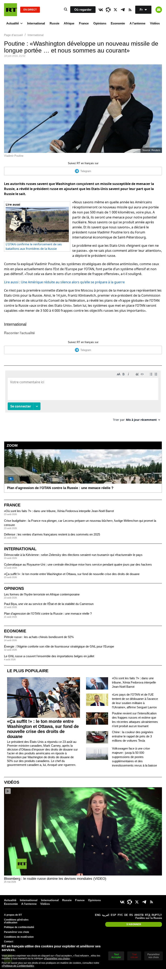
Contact (8, 941)
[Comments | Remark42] (83, 397)
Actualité (12, 23)
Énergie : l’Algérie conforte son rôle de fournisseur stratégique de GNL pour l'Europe (59, 646)
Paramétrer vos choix (16, 932)
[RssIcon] (130, 9)
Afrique (69, 23)
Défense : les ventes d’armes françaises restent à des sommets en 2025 (52, 534)
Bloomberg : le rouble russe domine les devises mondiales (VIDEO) (55, 879)
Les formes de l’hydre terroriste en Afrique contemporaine (42, 594)
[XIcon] (115, 9)
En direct (30, 9)
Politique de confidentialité (19, 927)
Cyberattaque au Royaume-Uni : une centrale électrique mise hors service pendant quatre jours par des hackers (78, 564)
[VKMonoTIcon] (101, 9)
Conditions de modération (19, 936)
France (84, 23)
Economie (118, 23)
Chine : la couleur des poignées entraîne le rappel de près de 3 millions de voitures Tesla (132, 736)
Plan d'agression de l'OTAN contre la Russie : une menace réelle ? (48, 613)
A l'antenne (137, 23)
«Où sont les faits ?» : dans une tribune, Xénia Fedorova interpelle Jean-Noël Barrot (59, 511)
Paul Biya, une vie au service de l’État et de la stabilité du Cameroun (49, 604)
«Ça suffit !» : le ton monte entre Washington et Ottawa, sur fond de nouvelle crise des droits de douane (71, 574)
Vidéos (155, 23)
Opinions (99, 23)
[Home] (10, 9)
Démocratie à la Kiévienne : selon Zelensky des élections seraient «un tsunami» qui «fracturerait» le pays (73, 554)
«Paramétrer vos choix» (57, 958)
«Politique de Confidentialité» (18, 965)
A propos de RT (13, 914)
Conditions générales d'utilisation (16, 921)
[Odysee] (108, 9)
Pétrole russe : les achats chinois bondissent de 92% (39, 637)
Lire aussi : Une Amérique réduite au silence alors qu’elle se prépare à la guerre (64, 282)
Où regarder (83, 9)
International (36, 23)
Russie (54, 23)
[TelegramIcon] (122, 9)
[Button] (158, 9)
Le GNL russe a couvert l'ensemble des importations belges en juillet (49, 656)
